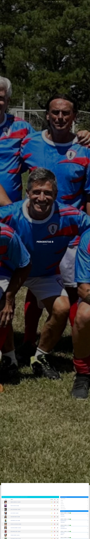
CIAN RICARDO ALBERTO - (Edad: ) (15, 516)
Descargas (53, 1)
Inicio (46, 1)
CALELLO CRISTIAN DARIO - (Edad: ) (15, 509)
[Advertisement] (45, 491)
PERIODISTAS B (63, 516)
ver (70, 531)
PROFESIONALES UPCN (64, 528)
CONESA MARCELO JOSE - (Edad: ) (15, 520)
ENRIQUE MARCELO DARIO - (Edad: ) (15, 531)
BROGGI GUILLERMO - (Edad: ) (15, 505)
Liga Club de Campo (28, 1)
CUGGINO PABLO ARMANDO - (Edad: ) (16, 527)
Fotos (57, 1)
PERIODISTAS (62, 514)
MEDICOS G (62, 534)
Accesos (49, 1)
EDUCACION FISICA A (63, 520)
